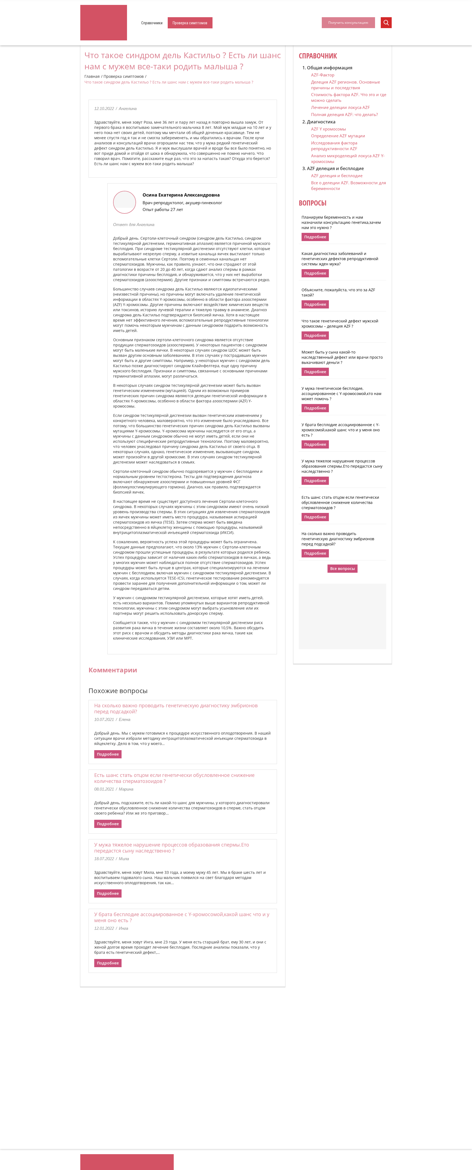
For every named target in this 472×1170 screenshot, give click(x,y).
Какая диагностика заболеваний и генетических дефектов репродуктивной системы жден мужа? (340, 258)
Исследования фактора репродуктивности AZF (334, 145)
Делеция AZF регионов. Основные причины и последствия (345, 84)
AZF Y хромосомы (328, 129)
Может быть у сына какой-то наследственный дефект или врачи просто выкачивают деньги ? (342, 357)
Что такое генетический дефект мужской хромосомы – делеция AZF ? (340, 323)
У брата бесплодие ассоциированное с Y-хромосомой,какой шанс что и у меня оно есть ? (181, 917)
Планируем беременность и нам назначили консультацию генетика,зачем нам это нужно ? (341, 222)
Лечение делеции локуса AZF (340, 107)
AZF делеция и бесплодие (336, 175)
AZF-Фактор (322, 75)
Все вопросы (342, 568)
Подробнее (108, 754)
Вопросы (312, 203)
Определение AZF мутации (338, 135)
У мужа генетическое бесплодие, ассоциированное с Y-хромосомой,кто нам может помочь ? (341, 393)
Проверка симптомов (190, 23)
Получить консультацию (348, 22)
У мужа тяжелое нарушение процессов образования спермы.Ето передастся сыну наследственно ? (171, 847)
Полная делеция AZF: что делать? (344, 114)
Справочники (152, 23)
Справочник (318, 56)
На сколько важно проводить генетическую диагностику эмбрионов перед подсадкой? (176, 708)
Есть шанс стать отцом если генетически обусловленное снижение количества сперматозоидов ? (174, 778)
